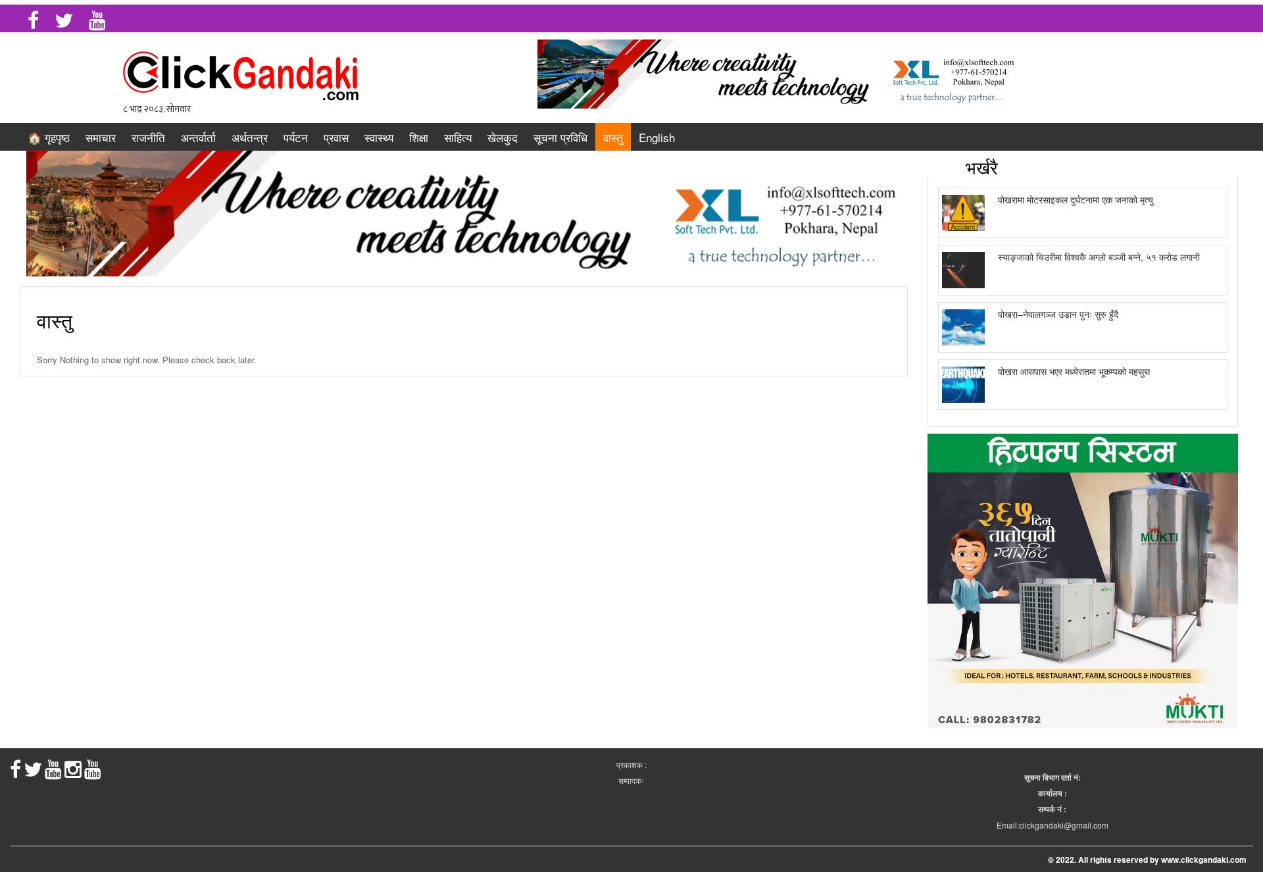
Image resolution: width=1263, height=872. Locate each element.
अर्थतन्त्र (250, 137)
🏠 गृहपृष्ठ (49, 137)
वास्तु (613, 137)
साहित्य (458, 137)
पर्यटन (296, 137)
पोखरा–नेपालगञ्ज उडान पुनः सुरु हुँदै (1058, 314)
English (657, 137)
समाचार (101, 137)
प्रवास (336, 137)
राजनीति (148, 137)
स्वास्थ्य (378, 137)
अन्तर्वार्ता (198, 137)
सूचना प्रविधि (560, 137)
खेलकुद (502, 137)
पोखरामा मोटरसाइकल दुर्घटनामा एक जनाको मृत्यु (1075, 199)
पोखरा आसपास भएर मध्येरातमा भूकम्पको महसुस (1074, 371)
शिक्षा (418, 137)
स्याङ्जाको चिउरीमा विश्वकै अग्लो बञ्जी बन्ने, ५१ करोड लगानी (1099, 256)
